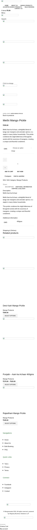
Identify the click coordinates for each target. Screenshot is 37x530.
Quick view (10, 302)
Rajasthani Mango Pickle (14, 413)
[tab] (9, 187)
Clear (13, 151)
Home (4, 113)
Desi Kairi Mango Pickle (14, 305)
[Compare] (5, 302)
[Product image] (18, 283)
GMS (5, 149)
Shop (8, 113)
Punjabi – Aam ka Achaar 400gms (18, 374)
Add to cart (9, 171)
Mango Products (22, 180)
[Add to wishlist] (15, 302)
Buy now (20, 171)
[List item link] (18, 445)
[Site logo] (11, 2)
